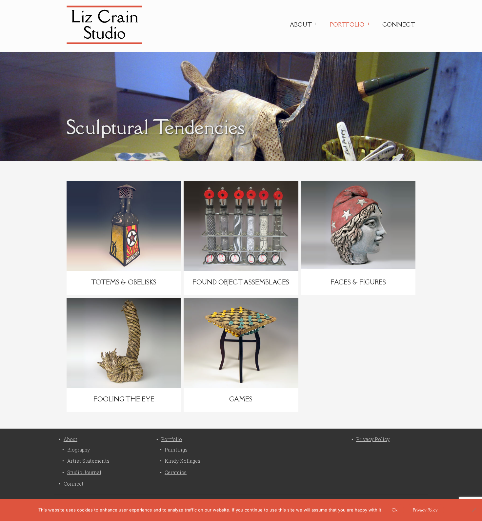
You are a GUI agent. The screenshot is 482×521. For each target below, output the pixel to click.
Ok (394, 510)
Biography (78, 450)
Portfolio (347, 24)
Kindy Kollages (182, 461)
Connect (398, 24)
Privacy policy (425, 510)
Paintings (176, 450)
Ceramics (176, 472)
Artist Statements (88, 461)
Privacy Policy (373, 439)
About (301, 24)
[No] (474, 510)
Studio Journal (84, 472)
